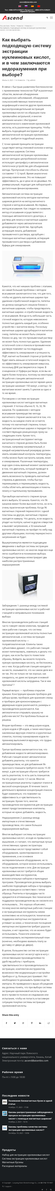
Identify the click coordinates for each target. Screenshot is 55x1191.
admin (32, 80)
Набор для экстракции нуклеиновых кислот (26, 1154)
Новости (20, 26)
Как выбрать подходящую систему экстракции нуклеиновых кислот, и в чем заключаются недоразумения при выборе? (26, 57)
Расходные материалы (14, 1166)
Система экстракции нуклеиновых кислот (24, 1158)
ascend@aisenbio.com (28, 2)
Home (13, 26)
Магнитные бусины (12, 1162)
